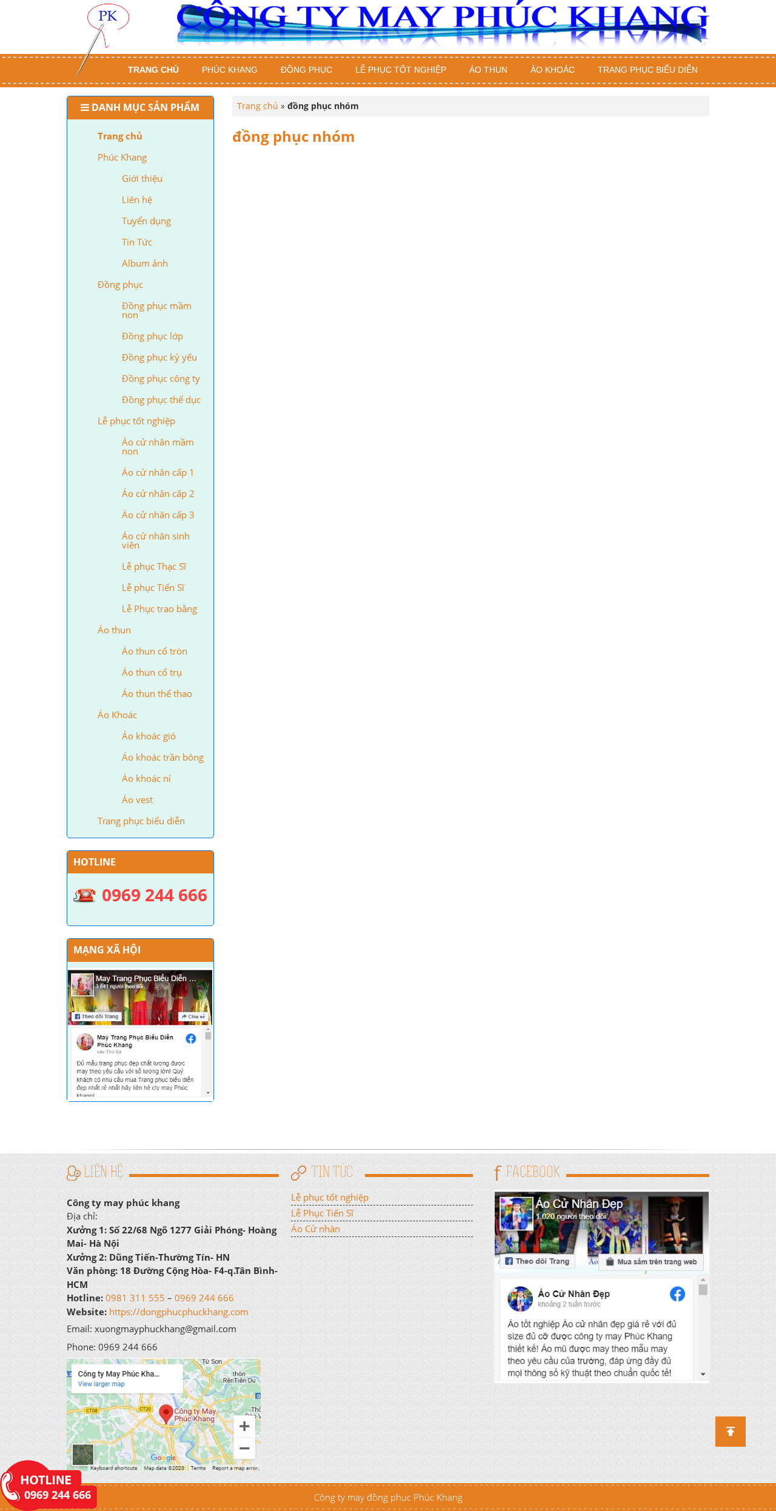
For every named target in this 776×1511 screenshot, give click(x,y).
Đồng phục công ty (161, 378)
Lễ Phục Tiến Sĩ (322, 1213)
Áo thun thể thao (157, 693)
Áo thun (488, 70)
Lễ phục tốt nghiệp (400, 70)
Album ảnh (145, 263)
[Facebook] (601, 1285)
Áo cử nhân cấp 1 (158, 472)
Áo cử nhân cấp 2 (158, 493)
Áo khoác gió (149, 736)
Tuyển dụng (146, 221)
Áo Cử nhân (315, 1228)
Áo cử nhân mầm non (158, 446)
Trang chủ (153, 70)
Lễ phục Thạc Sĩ (154, 566)
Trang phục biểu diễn (648, 70)
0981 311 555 (135, 1298)
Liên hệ (137, 199)
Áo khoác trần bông (163, 757)
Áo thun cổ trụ (152, 672)
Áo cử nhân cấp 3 (158, 515)
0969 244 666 (204, 1298)
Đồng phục (306, 70)
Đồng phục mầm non (157, 310)
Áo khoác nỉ (146, 778)
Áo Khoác (552, 70)
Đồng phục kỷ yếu (159, 357)
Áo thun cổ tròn (154, 651)
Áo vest (137, 799)
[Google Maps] (164, 1413)
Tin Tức (137, 242)
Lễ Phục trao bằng (159, 608)
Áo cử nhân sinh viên (156, 540)
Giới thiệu (142, 178)
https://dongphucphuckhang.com (179, 1312)
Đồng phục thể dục (161, 399)
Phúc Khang (230, 70)
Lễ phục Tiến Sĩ (153, 587)
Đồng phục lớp (152, 336)
